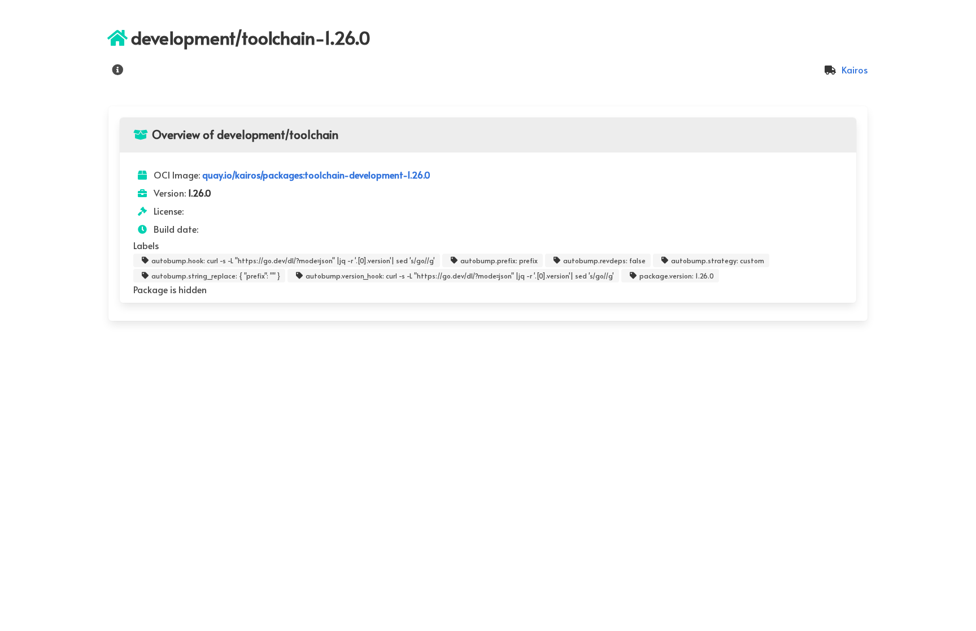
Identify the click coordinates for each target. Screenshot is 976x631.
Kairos (853, 69)
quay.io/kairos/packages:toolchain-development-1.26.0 (316, 174)
